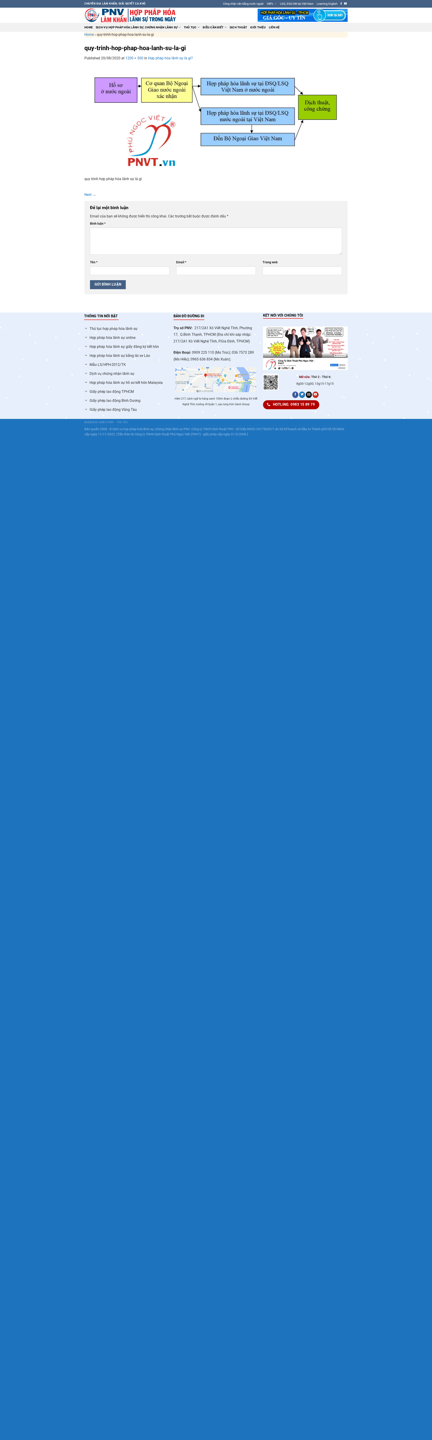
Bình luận (98, 224)
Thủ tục (190, 27)
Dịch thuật (238, 27)
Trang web (270, 262)
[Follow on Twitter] (302, 394)
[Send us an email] (309, 394)
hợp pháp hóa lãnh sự (138, 429)
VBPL (270, 3)
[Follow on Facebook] (341, 3)
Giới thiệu (258, 27)
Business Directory (99, 422)
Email (181, 262)
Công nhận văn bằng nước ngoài (243, 3)
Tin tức (122, 422)
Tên (93, 262)
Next (90, 194)
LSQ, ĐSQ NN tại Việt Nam (296, 3)
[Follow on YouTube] (345, 3)
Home (88, 27)
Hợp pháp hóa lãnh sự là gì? (170, 58)
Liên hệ (274, 27)
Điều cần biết (213, 27)
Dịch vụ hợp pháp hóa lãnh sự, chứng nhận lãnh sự (137, 27)
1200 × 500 (134, 58)
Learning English (327, 3)
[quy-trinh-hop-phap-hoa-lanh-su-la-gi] (216, 121)
